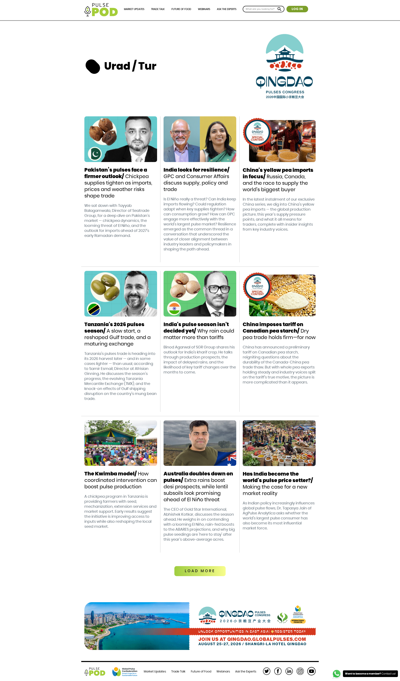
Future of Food (181, 9)
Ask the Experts (226, 9)
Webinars (204, 9)
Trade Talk (158, 9)
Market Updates (134, 9)
